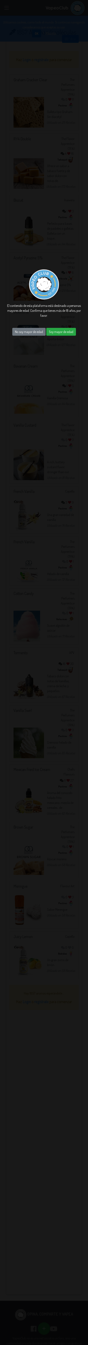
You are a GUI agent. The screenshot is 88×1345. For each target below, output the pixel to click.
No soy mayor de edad (29, 332)
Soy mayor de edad (61, 332)
